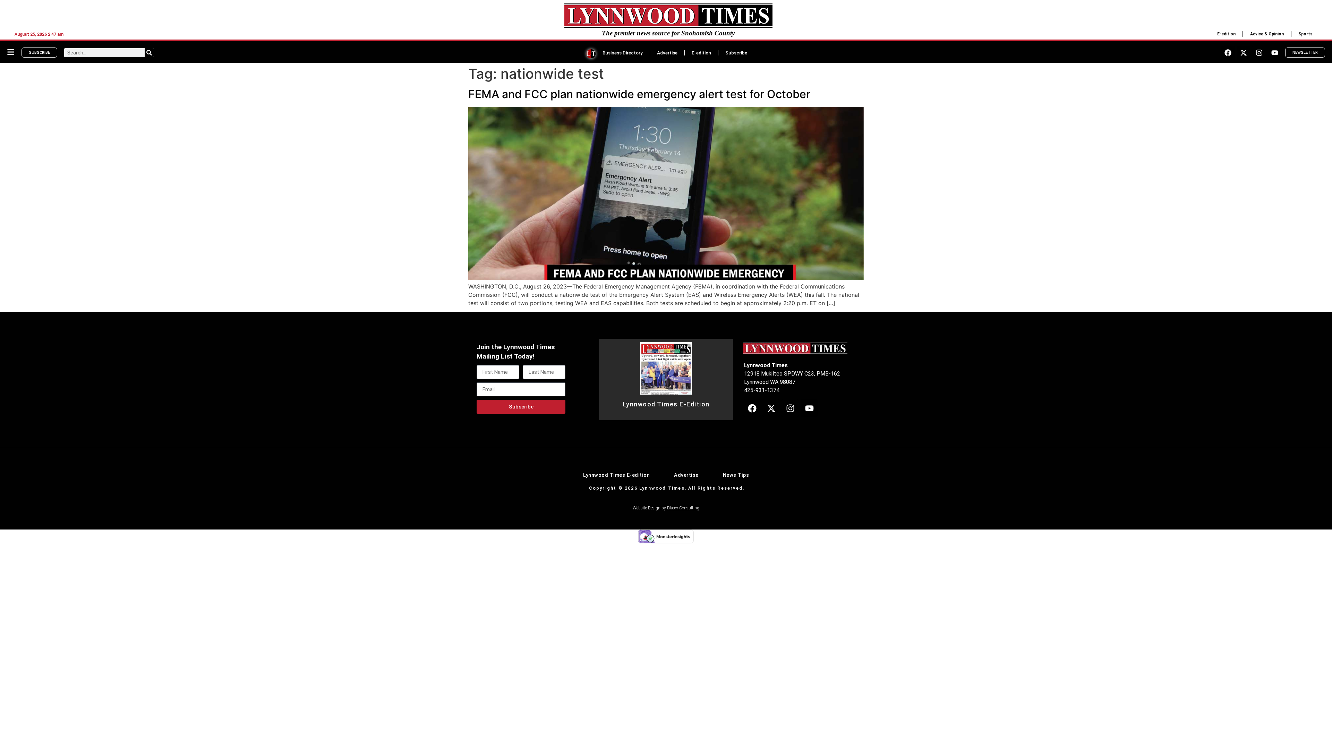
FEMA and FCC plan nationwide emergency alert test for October (639, 94)
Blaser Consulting (683, 508)
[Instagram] (1259, 53)
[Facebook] (1228, 53)
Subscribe (736, 52)
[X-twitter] (1243, 53)
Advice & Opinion (1267, 34)
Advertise (667, 52)
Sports (1305, 34)
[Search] (149, 52)
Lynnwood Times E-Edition (666, 404)
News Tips (736, 475)
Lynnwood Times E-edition (616, 475)
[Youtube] (1275, 53)
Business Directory (623, 52)
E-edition (1226, 34)
